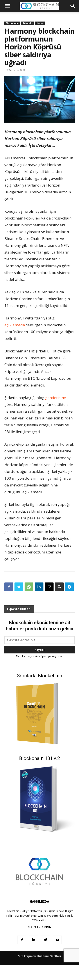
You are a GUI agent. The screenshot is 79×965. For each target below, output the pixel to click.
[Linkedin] (39, 586)
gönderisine (55, 397)
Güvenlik (27, 23)
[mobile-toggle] (7, 6)
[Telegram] (69, 586)
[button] (73, 6)
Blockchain (12, 23)
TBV (34, 920)
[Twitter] (18, 586)
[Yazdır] (59, 586)
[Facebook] (8, 586)
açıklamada (14, 324)
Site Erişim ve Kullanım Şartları (39, 956)
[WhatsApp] (29, 586)
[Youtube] (57, 940)
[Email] (49, 586)
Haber (40, 23)
